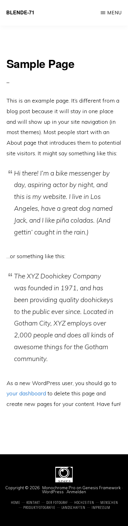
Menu (114, 13)
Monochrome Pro (58, 487)
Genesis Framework (101, 487)
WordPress (53, 491)
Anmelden (76, 491)
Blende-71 (20, 12)
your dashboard (26, 393)
